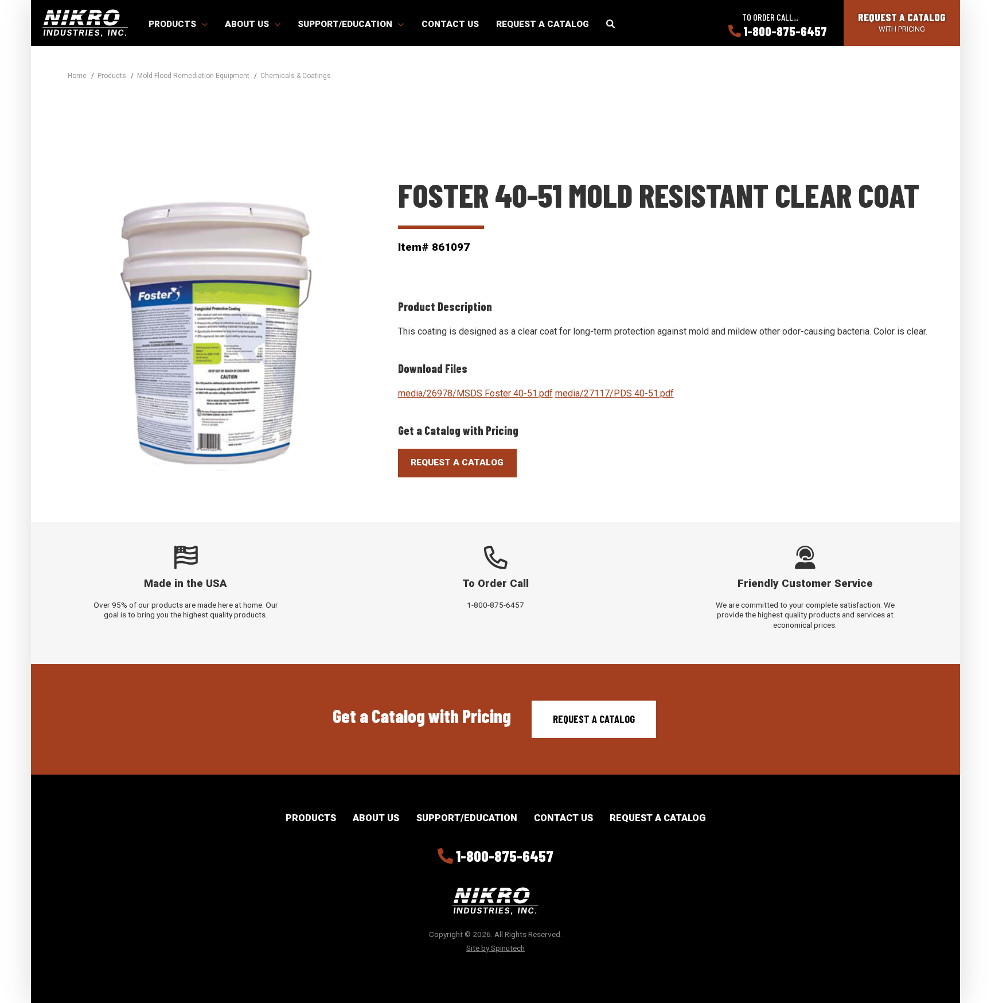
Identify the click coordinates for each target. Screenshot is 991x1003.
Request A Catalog (457, 462)
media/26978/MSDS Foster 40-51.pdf (475, 393)
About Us (248, 24)
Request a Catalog (542, 24)
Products (173, 24)
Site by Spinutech (495, 948)
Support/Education (346, 24)
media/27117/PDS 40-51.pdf (614, 393)
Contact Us (450, 24)
